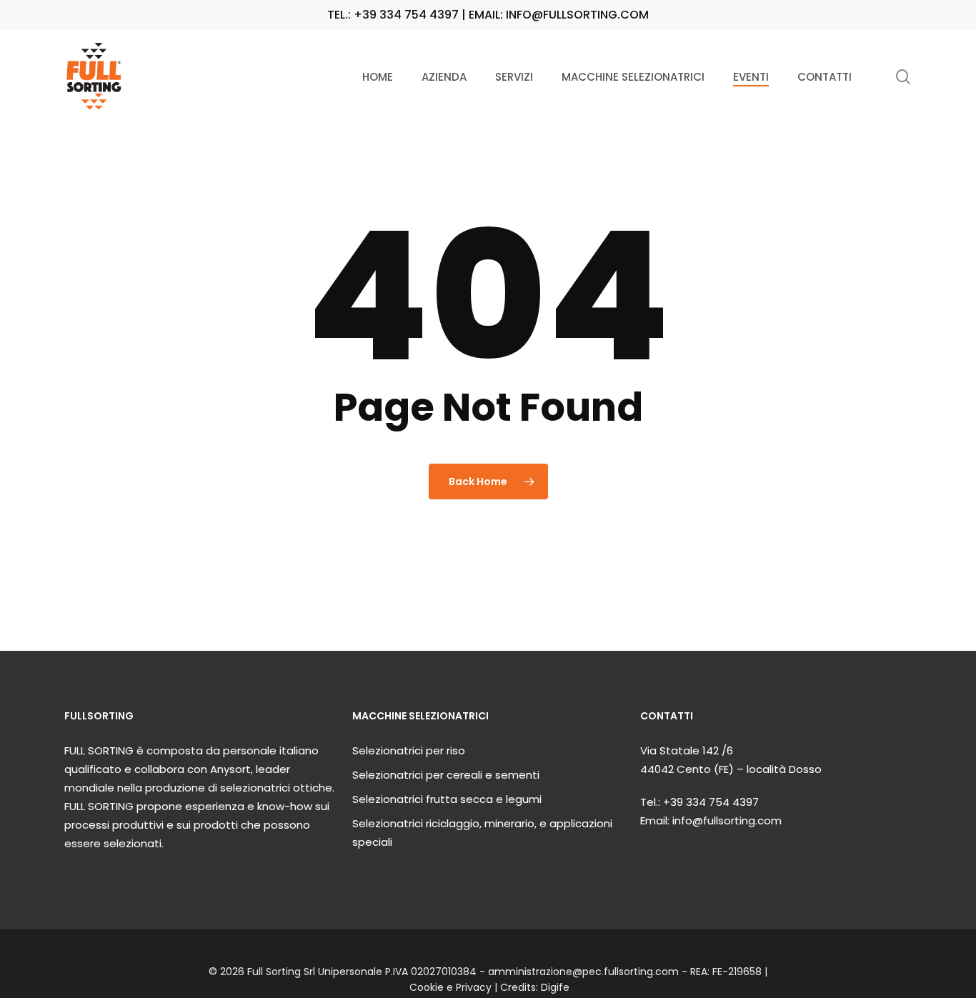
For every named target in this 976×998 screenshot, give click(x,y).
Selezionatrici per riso (408, 750)
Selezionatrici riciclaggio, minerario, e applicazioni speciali (482, 832)
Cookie (426, 987)
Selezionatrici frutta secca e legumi (447, 799)
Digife (555, 987)
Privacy (474, 987)
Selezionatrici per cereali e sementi (445, 774)
